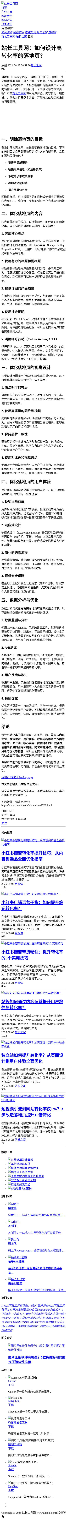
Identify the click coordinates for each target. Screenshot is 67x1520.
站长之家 (21, 36)
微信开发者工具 (17, 1422)
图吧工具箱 (15, 1444)
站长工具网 (8, 36)
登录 (4, 24)
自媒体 (19, 883)
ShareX (12, 1465)
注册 (9, 24)
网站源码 (6, 20)
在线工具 (6, 11)
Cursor (12, 1381)
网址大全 (6, 16)
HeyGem (13, 1486)
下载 (11, 1384)
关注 (4, 823)
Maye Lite (13, 1400)
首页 (4, 7)
